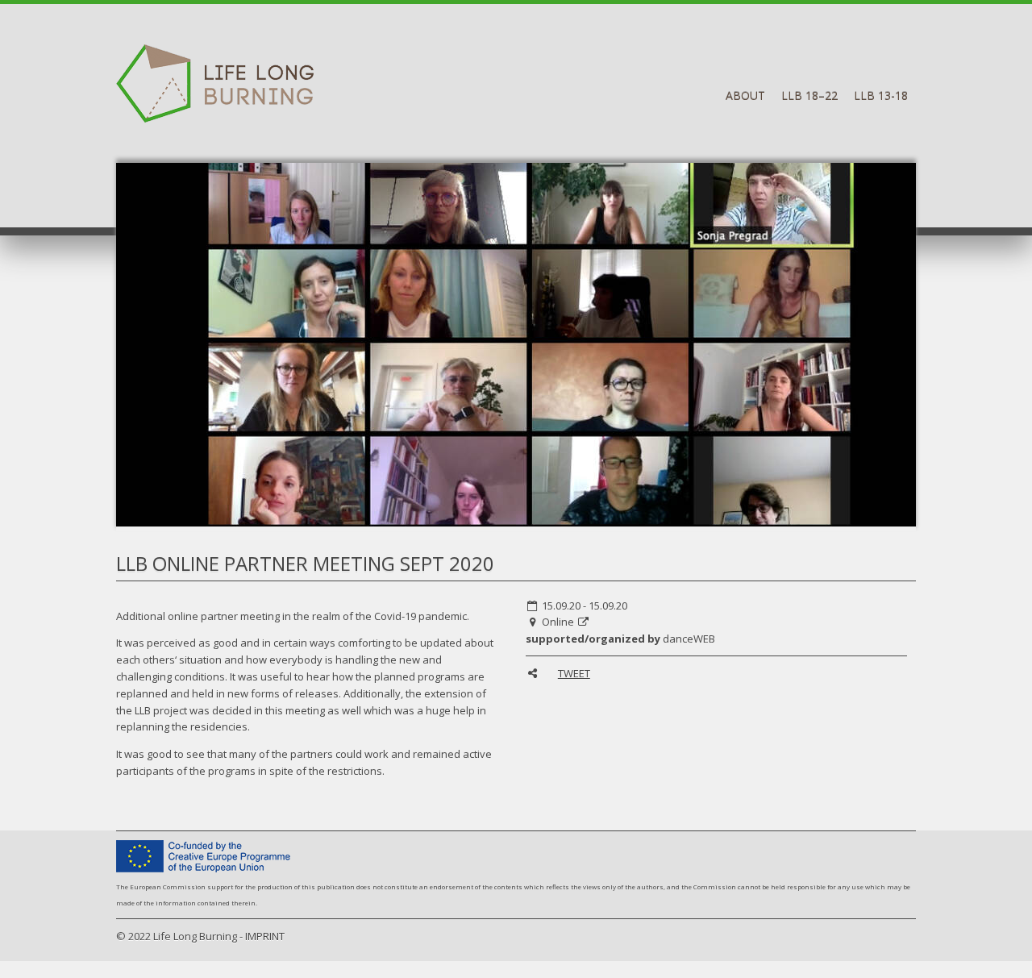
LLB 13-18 (881, 95)
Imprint (265, 936)
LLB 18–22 (809, 95)
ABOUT (745, 95)
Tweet (574, 673)
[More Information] (583, 621)
